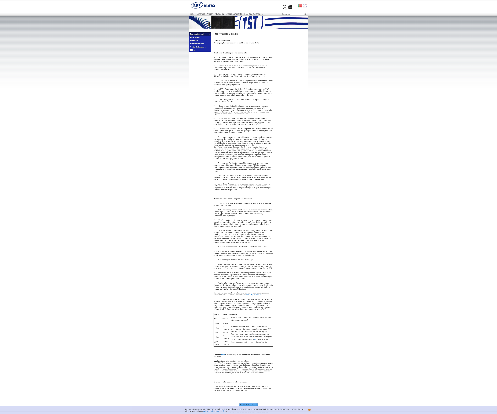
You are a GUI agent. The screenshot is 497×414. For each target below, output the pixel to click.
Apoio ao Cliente (234, 14)
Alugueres (219, 14)
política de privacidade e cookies (214, 411)
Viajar (210, 14)
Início (192, 14)
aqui (255, 339)
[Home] (203, 5)
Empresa (201, 14)
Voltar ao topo (248, 404)
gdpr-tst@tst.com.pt (253, 295)
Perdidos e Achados (253, 14)
